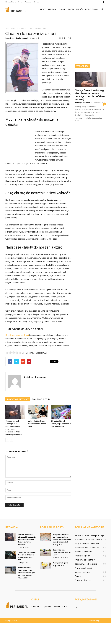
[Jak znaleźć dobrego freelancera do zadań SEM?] (38, 412)
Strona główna (10, 2)
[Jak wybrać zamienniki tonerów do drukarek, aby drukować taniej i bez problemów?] (10, 555)
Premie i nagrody (82, 555)
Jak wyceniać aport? (60, 563)
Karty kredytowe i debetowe (87, 543)
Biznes (43, 9)
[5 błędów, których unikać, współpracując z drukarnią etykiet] (61, 412)
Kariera (71, 9)
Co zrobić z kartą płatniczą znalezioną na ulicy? (62, 552)
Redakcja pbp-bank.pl (19, 38)
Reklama (28, 2)
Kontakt (36, 2)
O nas (20, 2)
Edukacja (52, 9)
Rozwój (79, 9)
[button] (102, 9)
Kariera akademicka (83, 551)
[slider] (13, 352)
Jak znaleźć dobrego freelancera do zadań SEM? (37, 423)
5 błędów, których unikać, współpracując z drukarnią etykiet (61, 423)
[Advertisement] (55, 21)
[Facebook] (104, 2)
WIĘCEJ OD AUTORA (41, 399)
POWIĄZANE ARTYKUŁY (18, 399)
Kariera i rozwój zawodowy (87, 547)
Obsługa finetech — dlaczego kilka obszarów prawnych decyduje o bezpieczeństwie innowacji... (27, 539)
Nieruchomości (91, 9)
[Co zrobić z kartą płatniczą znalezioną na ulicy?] (45, 552)
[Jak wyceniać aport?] (45, 565)
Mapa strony (94, 620)
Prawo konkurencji (83, 580)
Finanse (62, 9)
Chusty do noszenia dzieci (17, 335)
